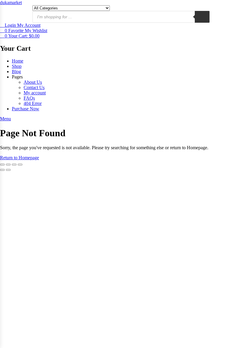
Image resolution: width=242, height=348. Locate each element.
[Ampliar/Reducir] (2, 164)
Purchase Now (25, 108)
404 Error (33, 103)
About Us (33, 82)
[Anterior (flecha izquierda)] (2, 170)
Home (17, 60)
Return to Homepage (19, 157)
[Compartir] (14, 164)
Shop (17, 66)
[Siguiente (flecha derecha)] (8, 170)
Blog (16, 71)
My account (35, 92)
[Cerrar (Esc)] (20, 164)
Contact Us (34, 87)
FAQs (29, 98)
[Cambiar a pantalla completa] (8, 164)
